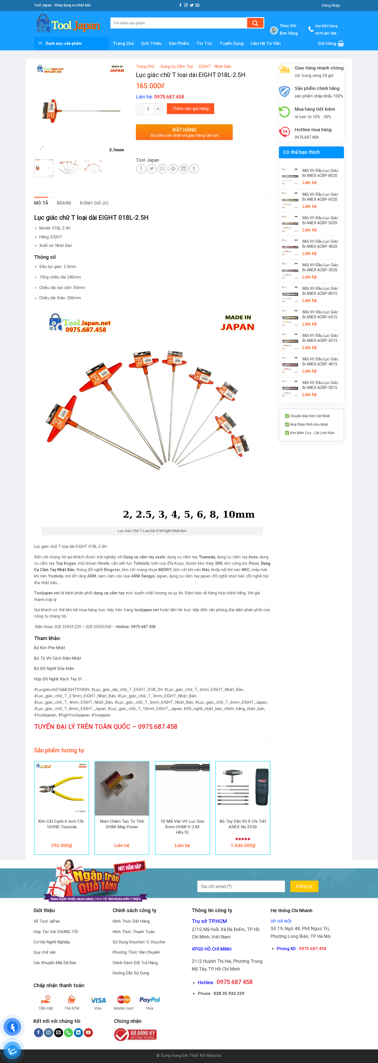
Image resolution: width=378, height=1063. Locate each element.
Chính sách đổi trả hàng (135, 963)
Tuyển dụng (232, 43)
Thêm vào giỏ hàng (190, 108)
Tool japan (147, 160)
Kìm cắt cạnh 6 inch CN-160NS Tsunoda (61, 824)
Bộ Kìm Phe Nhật (49, 648)
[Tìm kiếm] (255, 23)
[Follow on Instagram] (186, 5)
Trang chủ (123, 43)
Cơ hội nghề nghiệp (51, 942)
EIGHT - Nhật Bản (215, 66)
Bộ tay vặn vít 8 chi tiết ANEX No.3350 (242, 824)
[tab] (41, 203)
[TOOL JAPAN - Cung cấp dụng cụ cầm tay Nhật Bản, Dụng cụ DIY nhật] (68, 24)
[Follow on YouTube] (88, 1033)
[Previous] (43, 108)
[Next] (119, 108)
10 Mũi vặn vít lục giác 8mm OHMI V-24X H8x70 (182, 827)
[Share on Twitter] (152, 169)
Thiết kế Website (205, 1055)
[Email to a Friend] (162, 169)
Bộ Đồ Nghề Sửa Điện (54, 668)
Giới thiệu (151, 43)
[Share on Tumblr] (194, 169)
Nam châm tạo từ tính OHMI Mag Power (122, 824)
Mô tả (41, 203)
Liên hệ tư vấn (266, 43)
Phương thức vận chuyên (136, 952)
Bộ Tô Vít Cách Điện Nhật (57, 658)
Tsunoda (207, 557)
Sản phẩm (179, 43)
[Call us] (68, 1033)
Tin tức (204, 43)
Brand (64, 203)
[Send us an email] (197, 5)
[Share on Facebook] (141, 169)
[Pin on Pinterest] (173, 169)
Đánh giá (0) (94, 203)
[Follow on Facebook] (180, 5)
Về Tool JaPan (46, 921)
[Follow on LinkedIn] (78, 1033)
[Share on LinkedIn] (183, 169)
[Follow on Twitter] (192, 5)
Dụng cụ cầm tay (177, 66)
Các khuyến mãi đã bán (54, 963)
